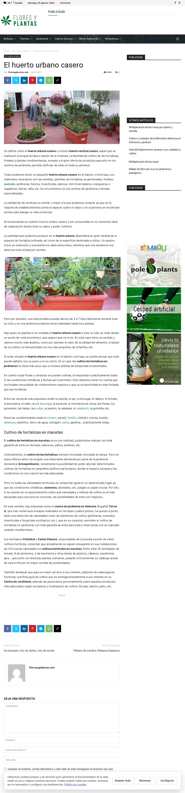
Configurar (167, 780)
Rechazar (145, 780)
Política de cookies (75, 784)
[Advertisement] (90, 24)
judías (39, 408)
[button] (177, 39)
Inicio (6, 51)
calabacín (82, 408)
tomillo (72, 417)
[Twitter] (179, 3)
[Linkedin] (24, 80)
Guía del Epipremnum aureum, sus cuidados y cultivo (155, 151)
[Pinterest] (32, 80)
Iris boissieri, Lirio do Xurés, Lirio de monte (29, 650)
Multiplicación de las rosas (144, 161)
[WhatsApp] (49, 80)
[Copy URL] (57, 80)
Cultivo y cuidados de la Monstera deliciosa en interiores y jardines (155, 140)
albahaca (9, 422)
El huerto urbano (21, 51)
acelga (47, 403)
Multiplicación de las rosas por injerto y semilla (151, 129)
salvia (65, 422)
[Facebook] (175, 3)
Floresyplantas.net (18, 72)
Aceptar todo (123, 780)
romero (52, 417)
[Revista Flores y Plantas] (23, 20)
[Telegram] (40, 80)
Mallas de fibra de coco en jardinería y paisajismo (150, 171)
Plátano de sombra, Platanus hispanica (97, 650)
